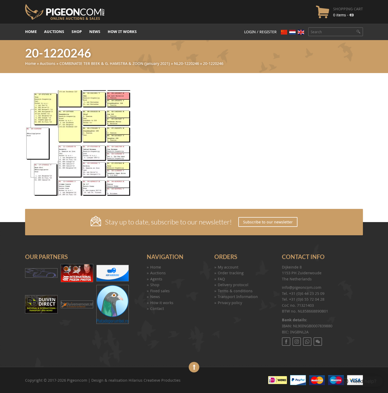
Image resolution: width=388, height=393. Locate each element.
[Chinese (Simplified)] (284, 32)
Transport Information (238, 296)
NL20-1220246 (186, 63)
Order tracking (231, 272)
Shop (77, 31)
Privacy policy (230, 302)
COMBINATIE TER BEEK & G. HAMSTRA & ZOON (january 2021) (114, 63)
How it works (122, 31)
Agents (156, 278)
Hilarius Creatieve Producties (155, 380)
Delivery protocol (233, 284)
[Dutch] (292, 32)
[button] (359, 381)
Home (31, 31)
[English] (301, 32)
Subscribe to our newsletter (268, 221)
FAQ (221, 278)
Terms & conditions (235, 290)
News (94, 31)
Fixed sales (160, 290)
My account (228, 267)
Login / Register (260, 31)
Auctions (54, 31)
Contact (157, 308)
